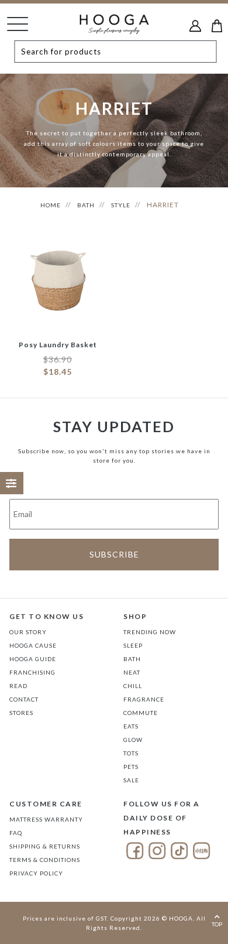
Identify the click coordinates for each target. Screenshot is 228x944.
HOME (50, 204)
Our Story (28, 631)
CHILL (132, 685)
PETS (131, 766)
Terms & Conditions (44, 859)
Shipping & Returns (44, 846)
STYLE (120, 204)
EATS (131, 726)
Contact (24, 699)
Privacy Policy (36, 873)
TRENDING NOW (149, 631)
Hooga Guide (32, 658)
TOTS (131, 753)
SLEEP (133, 645)
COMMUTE (140, 712)
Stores (21, 712)
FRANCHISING (32, 672)
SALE (131, 780)
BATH (86, 204)
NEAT (131, 672)
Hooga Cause (33, 645)
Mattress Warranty (46, 819)
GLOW (133, 739)
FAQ (15, 832)
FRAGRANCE (143, 699)
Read (18, 685)
